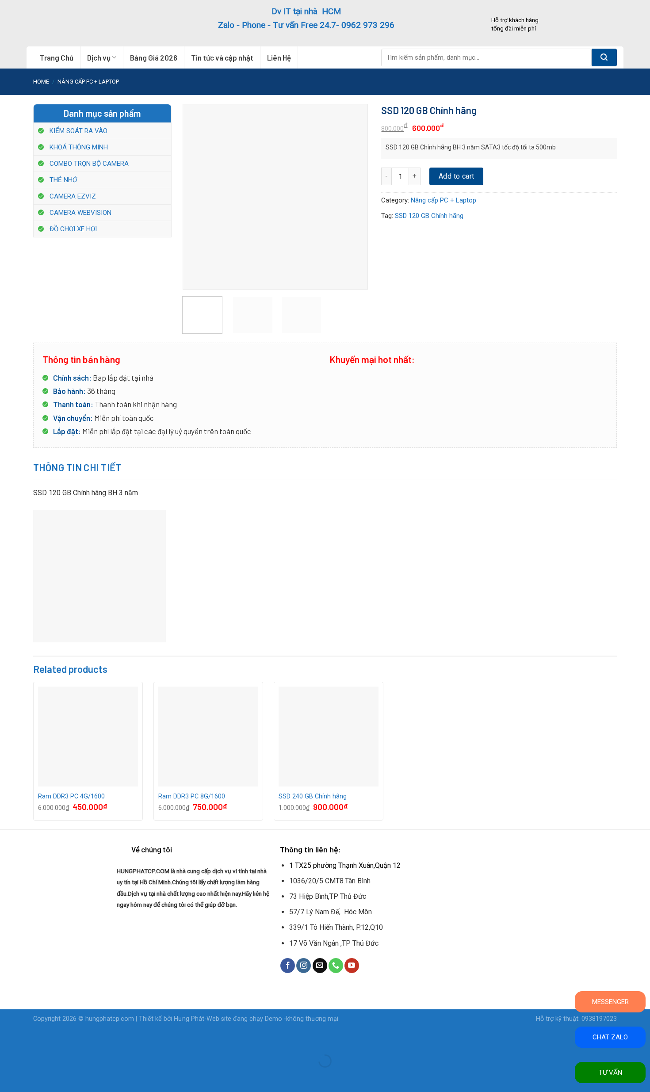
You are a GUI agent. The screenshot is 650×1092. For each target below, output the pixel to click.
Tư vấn (610, 1073)
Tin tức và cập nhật (222, 57)
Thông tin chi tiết (77, 467)
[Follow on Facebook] (287, 965)
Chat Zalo (610, 1037)
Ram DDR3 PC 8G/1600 (191, 796)
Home (41, 81)
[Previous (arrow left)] (8, 1076)
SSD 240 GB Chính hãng (313, 796)
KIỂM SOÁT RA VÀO (78, 131)
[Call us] (336, 965)
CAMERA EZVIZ (73, 196)
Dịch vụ (99, 57)
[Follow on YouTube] (351, 965)
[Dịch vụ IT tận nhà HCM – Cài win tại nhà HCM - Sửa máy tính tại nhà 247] (87, 23)
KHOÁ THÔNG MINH (79, 147)
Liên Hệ (279, 57)
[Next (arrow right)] (34, 1076)
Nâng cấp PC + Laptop (88, 81)
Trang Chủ (56, 57)
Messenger (610, 1002)
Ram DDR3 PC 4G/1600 (71, 796)
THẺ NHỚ (63, 180)
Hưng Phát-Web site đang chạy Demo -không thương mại (256, 1019)
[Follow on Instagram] (303, 965)
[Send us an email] (320, 965)
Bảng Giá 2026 (153, 57)
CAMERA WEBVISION (80, 213)
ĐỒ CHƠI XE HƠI (73, 229)
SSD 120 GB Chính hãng (429, 216)
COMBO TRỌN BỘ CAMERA (89, 164)
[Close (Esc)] (8, 1039)
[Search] (604, 57)
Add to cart (456, 176)
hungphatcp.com (109, 1019)
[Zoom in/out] (34, 1039)
